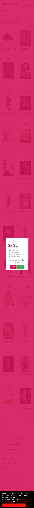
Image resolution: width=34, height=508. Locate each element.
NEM (13, 267)
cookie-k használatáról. (22, 501)
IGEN (20, 267)
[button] (29, 501)
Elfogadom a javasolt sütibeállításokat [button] (14, 505)
